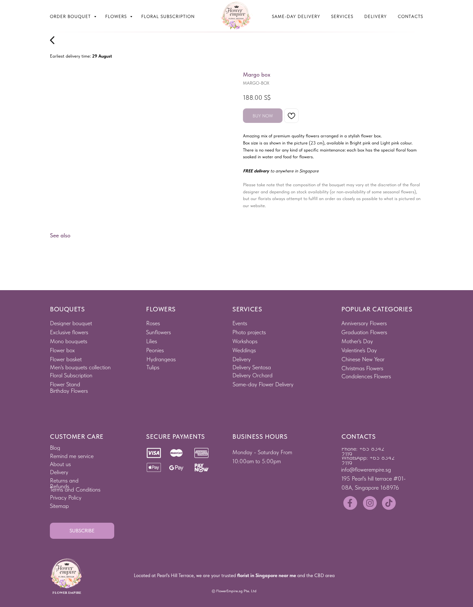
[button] (82, 531)
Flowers (116, 16)
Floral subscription (168, 16)
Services (342, 16)
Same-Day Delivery (296, 16)
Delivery (375, 16)
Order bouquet (71, 16)
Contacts (410, 16)
